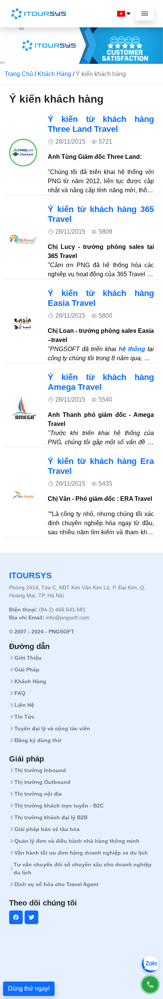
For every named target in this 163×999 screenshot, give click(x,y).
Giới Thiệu (28, 658)
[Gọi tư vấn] (150, 984)
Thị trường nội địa (38, 794)
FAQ (19, 693)
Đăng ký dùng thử (37, 740)
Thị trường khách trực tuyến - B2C (59, 806)
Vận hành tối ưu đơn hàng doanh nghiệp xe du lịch (81, 853)
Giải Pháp (26, 670)
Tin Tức (24, 717)
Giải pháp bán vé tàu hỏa (47, 829)
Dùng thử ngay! (29, 988)
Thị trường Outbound (42, 782)
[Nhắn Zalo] (150, 964)
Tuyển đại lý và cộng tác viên (52, 728)
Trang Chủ (19, 74)
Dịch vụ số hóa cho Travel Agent (56, 884)
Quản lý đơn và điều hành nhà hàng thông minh (76, 841)
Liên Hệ (24, 705)
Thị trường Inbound (40, 770)
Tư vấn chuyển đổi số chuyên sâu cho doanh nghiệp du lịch (83, 868)
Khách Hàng (54, 74)
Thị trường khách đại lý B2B (51, 817)
